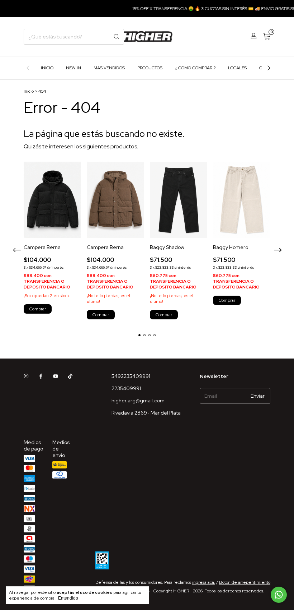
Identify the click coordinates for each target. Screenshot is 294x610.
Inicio (47, 68)
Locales (237, 68)
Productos (149, 68)
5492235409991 (131, 376)
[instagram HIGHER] (26, 376)
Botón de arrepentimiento (244, 582)
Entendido (68, 598)
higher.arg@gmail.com (138, 400)
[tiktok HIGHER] (70, 376)
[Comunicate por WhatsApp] (279, 595)
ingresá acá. (203, 582)
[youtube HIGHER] (55, 376)
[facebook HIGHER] (40, 376)
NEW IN (73, 68)
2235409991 (126, 388)
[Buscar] (116, 36)
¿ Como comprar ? (195, 68)
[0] (266, 36)
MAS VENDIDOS (109, 68)
